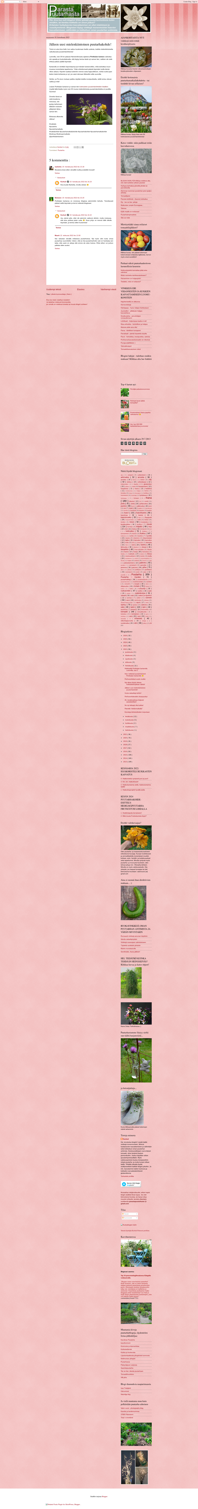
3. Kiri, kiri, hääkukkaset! (129, 782)
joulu (123, 503)
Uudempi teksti (53, 289)
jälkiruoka (141, 506)
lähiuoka (136, 547)
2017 (125, 748)
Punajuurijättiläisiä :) (128, 343)
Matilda (123, 554)
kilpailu (139, 526)
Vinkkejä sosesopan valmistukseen (133, 942)
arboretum (142, 475)
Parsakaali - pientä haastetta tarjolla (134, 333)
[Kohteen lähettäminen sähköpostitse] (75, 147)
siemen (149, 598)
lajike (127, 540)
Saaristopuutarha (127, 1368)
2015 (125, 755)
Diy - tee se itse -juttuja (129, 202)
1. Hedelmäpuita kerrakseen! (131, 813)
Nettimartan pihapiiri (128, 1359)
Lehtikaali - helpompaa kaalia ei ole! (134, 321)
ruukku (140, 591)
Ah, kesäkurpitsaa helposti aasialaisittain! (134, 701)
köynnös (137, 538)
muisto (142, 556)
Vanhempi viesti (108, 289)
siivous (146, 600)
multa (150, 556)
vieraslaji (124, 618)
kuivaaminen (125, 533)
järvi (150, 506)
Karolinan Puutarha (128, 1340)
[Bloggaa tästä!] (77, 147)
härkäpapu (124, 498)
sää (123, 607)
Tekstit (126, 1214)
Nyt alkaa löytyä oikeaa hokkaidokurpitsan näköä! (135, 683)
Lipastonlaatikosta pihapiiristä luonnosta (135, 1355)
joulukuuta (129, 652)
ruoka (131, 588)
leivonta (149, 542)
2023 (125, 646)
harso (137, 488)
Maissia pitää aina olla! (129, 327)
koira (134, 529)
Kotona (145, 531)
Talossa (123, 208)
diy (150, 479)
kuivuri (134, 533)
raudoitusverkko (138, 582)
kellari (147, 520)
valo (131, 616)
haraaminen (143, 486)
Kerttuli (63, 182)
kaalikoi (140, 508)
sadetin (128, 593)
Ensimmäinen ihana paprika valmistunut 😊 (140, 413)
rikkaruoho (125, 586)
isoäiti (147, 501)
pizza (130, 569)
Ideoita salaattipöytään (129, 939)
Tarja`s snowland (127, 1417)
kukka (143, 533)
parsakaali (133, 565)
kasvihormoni (125, 1343)
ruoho (123, 588)
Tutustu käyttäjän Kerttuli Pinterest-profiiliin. (135, 1230)
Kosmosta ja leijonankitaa (130, 1346)
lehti (133, 542)
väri (136, 623)
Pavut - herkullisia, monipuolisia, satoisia (135, 337)
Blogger (104, 1496)
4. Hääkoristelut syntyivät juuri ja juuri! (134, 778)
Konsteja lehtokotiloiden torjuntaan (137, 712)
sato (132, 595)
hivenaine (138, 493)
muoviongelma (145, 558)
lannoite (137, 540)
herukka (123, 493)
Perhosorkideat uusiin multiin (135, 679)
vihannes (139, 618)
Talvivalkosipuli (126, 346)
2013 (125, 762)
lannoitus (148, 540)
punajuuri (129, 572)
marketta (58, 167)
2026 (125, 635)
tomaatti (125, 612)
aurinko (124, 480)
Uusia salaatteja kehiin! (133, 693)
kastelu (149, 510)
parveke (143, 565)
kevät (149, 524)
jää (125, 508)
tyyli (147, 614)
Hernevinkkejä (126, 305)
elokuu (130, 482)
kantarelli (133, 510)
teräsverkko (145, 609)
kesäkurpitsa (126, 524)
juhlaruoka (144, 504)
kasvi (126, 513)
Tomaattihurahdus (127, 1374)
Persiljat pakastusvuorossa (140, 389)
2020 (125, 738)
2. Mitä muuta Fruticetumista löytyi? (134, 816)
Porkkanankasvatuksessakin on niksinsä (135, 340)
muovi (136, 558)
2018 (125, 744)
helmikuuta (129, 730)
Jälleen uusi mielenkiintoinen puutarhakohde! (135, 689)
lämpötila (125, 549)
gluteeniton (148, 484)
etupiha (136, 484)
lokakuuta (129, 655)
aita (122, 475)
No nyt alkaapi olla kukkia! (134, 705)
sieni (128, 600)
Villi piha (124, 1377)
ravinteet (149, 582)
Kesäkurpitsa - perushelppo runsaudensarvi (131, 317)
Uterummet (125, 1391)
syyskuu (135, 605)
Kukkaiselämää (126, 1349)
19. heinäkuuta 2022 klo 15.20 (73, 198)
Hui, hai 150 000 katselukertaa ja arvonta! (139, 425)
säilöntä (144, 605)
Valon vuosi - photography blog (132, 1408)
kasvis (141, 515)
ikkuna (132, 501)
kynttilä (149, 536)
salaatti (123, 595)
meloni (142, 554)
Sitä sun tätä (125, 218)
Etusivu (80, 289)
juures (124, 506)
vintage (144, 621)
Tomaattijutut (125, 196)
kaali (131, 508)
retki (147, 584)
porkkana (148, 569)
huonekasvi (124, 495)
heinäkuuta (129, 666)
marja (135, 552)
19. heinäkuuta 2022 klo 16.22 (81, 215)
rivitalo (137, 586)
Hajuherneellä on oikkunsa (130, 302)
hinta (130, 493)
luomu (144, 545)
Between (58, 198)
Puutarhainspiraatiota (128, 215)
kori (151, 529)
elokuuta (128, 662)
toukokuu (124, 614)
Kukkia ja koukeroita (128, 1352)
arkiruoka (125, 477)
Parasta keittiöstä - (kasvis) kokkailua (134, 199)
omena (137, 560)
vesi (139, 616)
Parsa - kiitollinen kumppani (131, 330)
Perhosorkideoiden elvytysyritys (136, 696)
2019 (125, 741)
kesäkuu (140, 524)
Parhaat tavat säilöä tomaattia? (137, 402)
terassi (133, 609)
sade (150, 591)
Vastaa (57, 173)
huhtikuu (146, 493)
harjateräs (125, 488)
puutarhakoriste (125, 581)
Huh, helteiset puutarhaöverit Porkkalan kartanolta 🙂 (135, 675)
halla (134, 486)
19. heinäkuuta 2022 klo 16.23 (81, 182)
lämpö (144, 547)
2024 (125, 642)
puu (145, 572)
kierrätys (130, 527)
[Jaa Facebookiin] (83, 147)
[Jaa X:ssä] (80, 147)
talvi (144, 607)
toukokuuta (129, 720)
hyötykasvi (144, 495)
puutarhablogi (126, 579)
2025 (125, 639)
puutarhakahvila (143, 579)
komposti (144, 529)
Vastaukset (61, 178)
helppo (139, 491)
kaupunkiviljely (130, 519)
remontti (127, 584)
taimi (133, 607)
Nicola (123, 560)
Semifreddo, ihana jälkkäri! (130, 952)
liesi (127, 545)
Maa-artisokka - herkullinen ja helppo (134, 324)
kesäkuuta (129, 716)
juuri (133, 506)
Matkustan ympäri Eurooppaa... (132, 205)
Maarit (57, 235)
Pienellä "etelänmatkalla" (134, 709)
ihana (149, 497)
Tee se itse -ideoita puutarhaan (132, 1371)
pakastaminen (129, 563)
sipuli (138, 602)
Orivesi (144, 560)
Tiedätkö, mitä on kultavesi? (131, 282)
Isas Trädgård (126, 1388)
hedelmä (148, 488)
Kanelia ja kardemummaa (130, 1411)
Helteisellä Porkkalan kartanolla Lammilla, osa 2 (136, 669)
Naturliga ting (125, 1394)
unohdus (123, 616)
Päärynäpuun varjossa (129, 1365)
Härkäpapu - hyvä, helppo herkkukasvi (135, 308)
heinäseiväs (129, 491)
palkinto (143, 563)
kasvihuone (141, 513)
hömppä (137, 498)
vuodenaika (125, 623)
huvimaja (134, 495)
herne (146, 491)
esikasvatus (125, 484)
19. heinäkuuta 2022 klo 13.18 (73, 167)
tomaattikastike (142, 612)
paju (150, 560)
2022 (125, 649)
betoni (143, 480)
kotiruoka (130, 531)
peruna (135, 567)
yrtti (151, 623)
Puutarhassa (125, 1362)
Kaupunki (148, 517)
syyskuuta (129, 659)
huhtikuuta (129, 723)
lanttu (127, 542)
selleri (139, 598)
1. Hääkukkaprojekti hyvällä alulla (133, 790)
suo (147, 602)
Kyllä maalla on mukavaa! (130, 211)
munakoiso (128, 558)
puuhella (123, 575)
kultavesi (123, 536)
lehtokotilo (140, 542)
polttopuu (138, 569)
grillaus (127, 486)
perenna (124, 567)
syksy (124, 605)
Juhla (133, 504)
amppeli (131, 475)
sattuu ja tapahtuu (145, 595)
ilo (140, 501)
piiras (122, 569)
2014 (125, 758)
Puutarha (61, 150)
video (147, 616)
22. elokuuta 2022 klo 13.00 (70, 235)
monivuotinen (130, 556)
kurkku (132, 536)
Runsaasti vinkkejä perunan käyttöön (134, 936)
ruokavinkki (126, 591)
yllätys (145, 623)
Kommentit (128, 1218)
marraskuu (145, 552)
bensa (135, 479)
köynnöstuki (147, 538)
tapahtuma (124, 609)
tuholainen (135, 614)
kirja (150, 527)
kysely (128, 538)
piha (145, 567)
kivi (126, 529)
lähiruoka (124, 547)
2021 (125, 734)
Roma (147, 586)
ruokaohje (142, 588)
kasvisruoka (126, 517)
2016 (125, 751)
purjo (138, 572)
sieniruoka (138, 600)
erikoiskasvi (142, 482)
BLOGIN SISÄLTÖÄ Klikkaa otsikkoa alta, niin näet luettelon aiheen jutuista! (136, 182)
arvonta (142, 477)
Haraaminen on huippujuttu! (131, 278)
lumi (134, 545)
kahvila (126, 510)
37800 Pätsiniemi (127, 1414)
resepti (137, 584)
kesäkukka (144, 522)
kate (139, 517)
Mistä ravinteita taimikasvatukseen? (134, 275)
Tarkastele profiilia (127, 1176)
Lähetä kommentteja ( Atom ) (61, 294)
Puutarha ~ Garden (132, 577)
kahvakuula (148, 508)
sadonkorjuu (140, 593)
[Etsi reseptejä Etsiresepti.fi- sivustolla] (128, 1225)
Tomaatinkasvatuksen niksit (131, 349)
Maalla (149, 549)
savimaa (129, 598)
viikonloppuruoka (128, 621)
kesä (132, 522)
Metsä (149, 554)
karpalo (141, 510)
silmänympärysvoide (127, 602)
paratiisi (123, 565)
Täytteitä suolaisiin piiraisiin (130, 945)
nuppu (129, 560)
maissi (126, 552)
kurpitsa (140, 536)
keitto (139, 520)
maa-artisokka (139, 549)
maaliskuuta (129, 727)
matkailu (131, 554)
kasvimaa (125, 515)
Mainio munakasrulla (128, 948)
